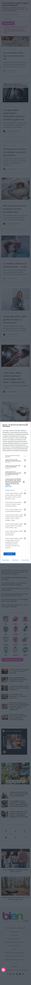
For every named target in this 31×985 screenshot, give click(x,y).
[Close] (27, 425)
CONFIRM (9, 553)
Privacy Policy (25, 560)
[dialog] (15, 492)
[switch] (24, 460)
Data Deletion (5, 560)
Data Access (15, 560)
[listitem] (15, 456)
